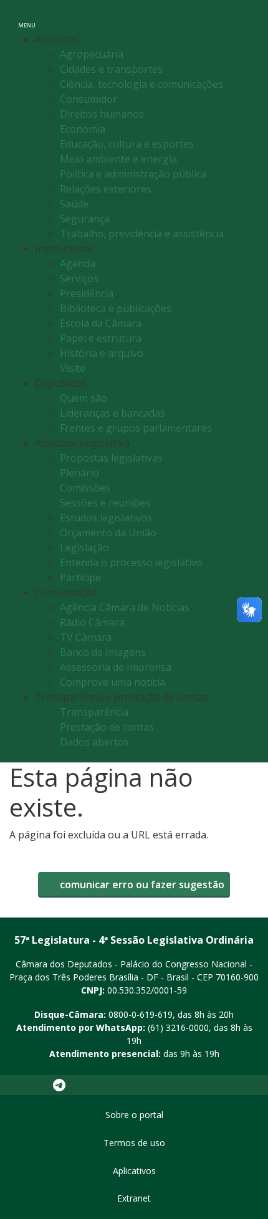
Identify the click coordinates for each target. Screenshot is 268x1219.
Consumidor (88, 99)
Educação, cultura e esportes (127, 144)
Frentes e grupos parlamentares (136, 428)
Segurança (85, 218)
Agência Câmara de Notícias (124, 607)
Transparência (94, 712)
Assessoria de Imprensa (115, 667)
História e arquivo (101, 353)
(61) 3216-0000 (178, 1027)
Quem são (83, 398)
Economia (82, 129)
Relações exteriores (105, 189)
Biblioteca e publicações (115, 308)
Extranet (134, 1198)
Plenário (79, 473)
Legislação (84, 547)
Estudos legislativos (106, 517)
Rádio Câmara (92, 622)
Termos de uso (134, 1143)
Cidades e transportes (111, 69)
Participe (80, 577)
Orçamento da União (108, 532)
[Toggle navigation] (245, 18)
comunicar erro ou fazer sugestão (140, 884)
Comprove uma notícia (112, 682)
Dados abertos (94, 742)
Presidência (86, 293)
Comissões (85, 488)
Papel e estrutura (100, 338)
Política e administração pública (133, 174)
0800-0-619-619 (140, 1014)
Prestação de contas (107, 727)
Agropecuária (91, 54)
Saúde (74, 204)
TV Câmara (86, 637)
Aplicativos (134, 1171)
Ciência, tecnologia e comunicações (141, 84)
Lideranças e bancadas (112, 413)
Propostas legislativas (111, 458)
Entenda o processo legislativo (131, 562)
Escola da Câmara (100, 323)
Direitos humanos (102, 114)
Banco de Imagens (103, 652)
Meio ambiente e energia (118, 159)
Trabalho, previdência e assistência (142, 233)
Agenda (77, 263)
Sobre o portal (134, 1115)
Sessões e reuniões (105, 503)
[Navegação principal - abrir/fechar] (27, 17)
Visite (72, 368)
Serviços (79, 278)
